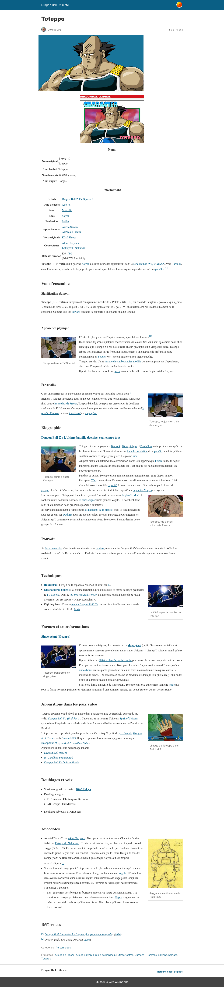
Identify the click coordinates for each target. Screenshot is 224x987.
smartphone (47, 743)
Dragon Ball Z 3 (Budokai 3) (64, 718)
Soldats (172, 954)
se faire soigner (87, 500)
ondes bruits (85, 670)
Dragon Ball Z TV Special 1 (77, 199)
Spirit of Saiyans (129, 718)
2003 (87, 939)
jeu (71, 594)
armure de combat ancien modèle (123, 361)
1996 (118, 934)
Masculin (67, 210)
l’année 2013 (68, 738)
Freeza (158, 461)
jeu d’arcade (125, 733)
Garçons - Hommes (146, 954)
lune (135, 456)
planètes (159, 269)
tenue (172, 684)
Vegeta (122, 873)
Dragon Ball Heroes (85, 594)
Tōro (93, 480)
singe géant (91, 413)
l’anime (100, 548)
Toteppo (46, 958)
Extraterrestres (124, 954)
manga (75, 604)
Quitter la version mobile (112, 982)
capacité (112, 485)
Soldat (65, 221)
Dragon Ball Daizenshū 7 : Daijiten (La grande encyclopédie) (79, 934)
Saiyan (65, 215)
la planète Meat (130, 495)
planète (158, 451)
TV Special (53, 594)
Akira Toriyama (70, 243)
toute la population (137, 451)
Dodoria (67, 514)
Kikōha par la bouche (57, 590)
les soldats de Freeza (65, 403)
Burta (77, 609)
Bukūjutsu (50, 585)
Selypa (133, 446)
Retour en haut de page (170, 971)
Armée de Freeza (71, 232)
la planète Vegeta (142, 490)
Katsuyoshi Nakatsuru (74, 248)
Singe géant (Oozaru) (55, 636)
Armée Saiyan (70, 227)
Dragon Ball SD (88, 604)
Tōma (125, 446)
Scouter (102, 356)
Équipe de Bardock (104, 954)
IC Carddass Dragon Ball (58, 757)
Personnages (63, 947)
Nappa (118, 897)
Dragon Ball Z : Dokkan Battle (72, 743)
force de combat (53, 548)
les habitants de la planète (99, 509)
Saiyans (76, 311)
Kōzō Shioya (69, 237)
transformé (75, 413)
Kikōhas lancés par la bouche (115, 660)
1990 (69, 253)
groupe (45, 490)
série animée (140, 263)
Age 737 (67, 204)
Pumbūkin (146, 446)
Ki (108, 585)
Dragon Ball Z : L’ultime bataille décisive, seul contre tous (80, 437)
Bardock (176, 263)
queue (117, 371)
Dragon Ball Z (156, 263)
